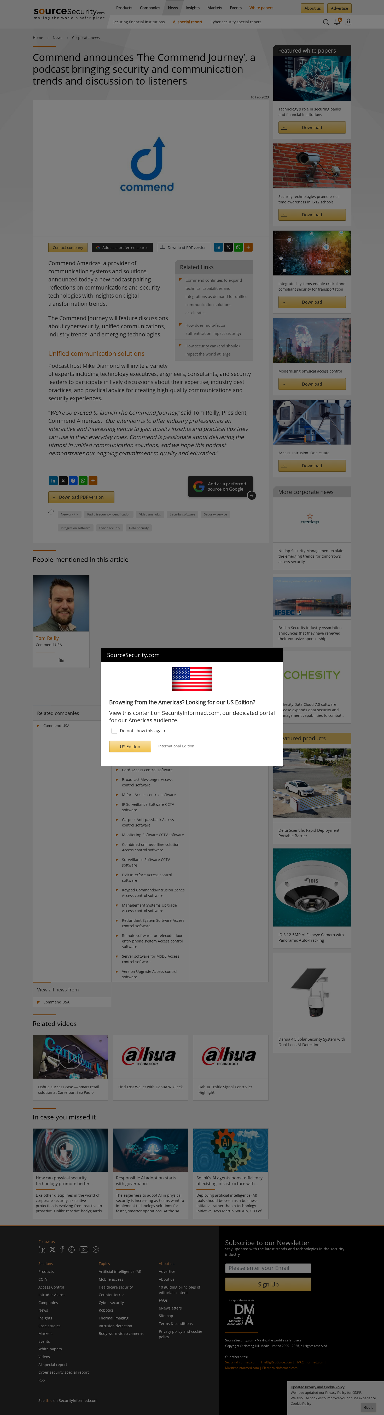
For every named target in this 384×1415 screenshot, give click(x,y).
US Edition (130, 747)
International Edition (176, 745)
